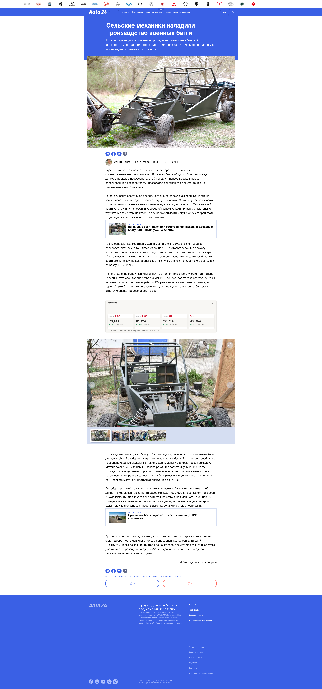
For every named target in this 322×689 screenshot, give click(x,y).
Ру (233, 12)
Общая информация (197, 647)
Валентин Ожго (122, 162)
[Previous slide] (92, 385)
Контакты (193, 668)
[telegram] (107, 154)
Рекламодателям (196, 652)
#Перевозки (125, 577)
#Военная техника (171, 577)
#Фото (137, 577)
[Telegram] (109, 681)
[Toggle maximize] (230, 345)
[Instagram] (115, 681)
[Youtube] (103, 681)
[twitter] (119, 154)
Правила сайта (195, 657)
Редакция (193, 663)
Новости (125, 12)
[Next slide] (230, 385)
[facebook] (113, 154)
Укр (224, 12)
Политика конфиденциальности (202, 673)
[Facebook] (91, 681)
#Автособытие (151, 577)
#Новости (110, 577)
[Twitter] (97, 681)
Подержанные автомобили (177, 12)
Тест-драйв (137, 12)
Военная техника (154, 12)
